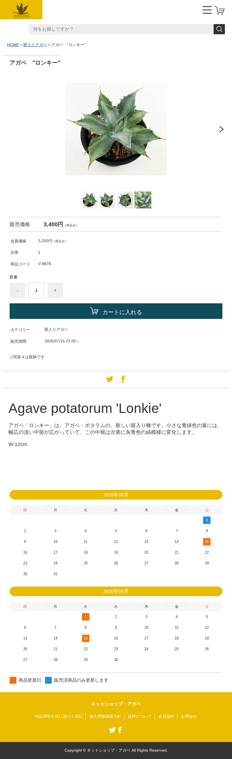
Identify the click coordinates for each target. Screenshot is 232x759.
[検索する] (219, 29)
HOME (13, 44)
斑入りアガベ (35, 44)
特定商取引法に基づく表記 (59, 716)
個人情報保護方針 (105, 716)
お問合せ (189, 716)
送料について (140, 716)
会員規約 (166, 716)
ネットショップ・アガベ (116, 704)
